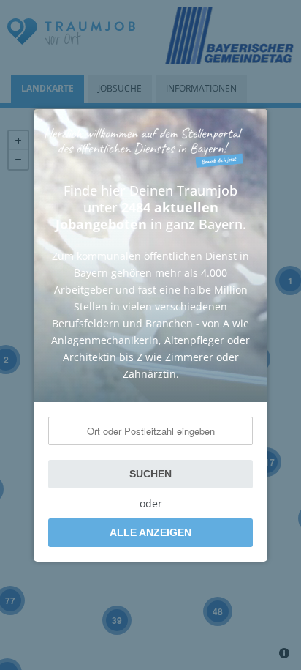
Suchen (150, 474)
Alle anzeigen (150, 532)
